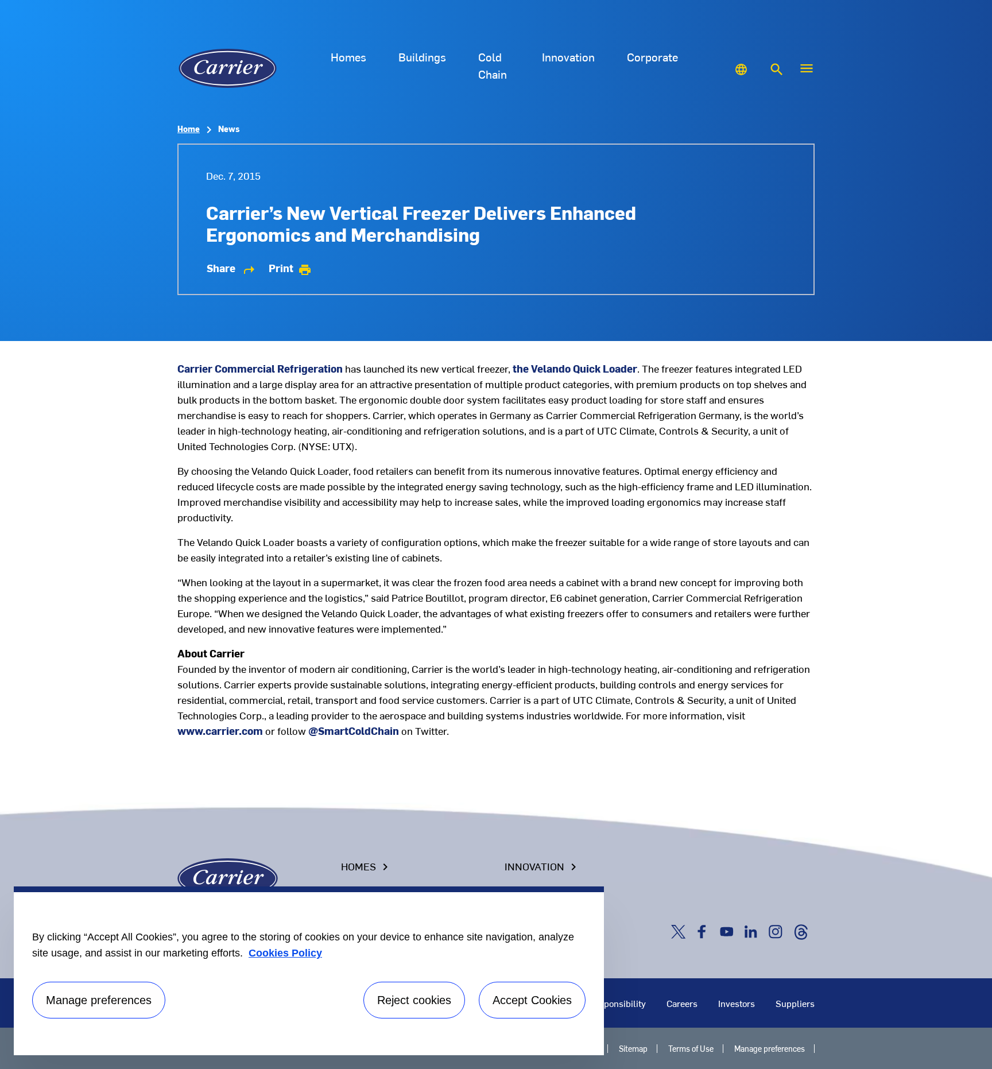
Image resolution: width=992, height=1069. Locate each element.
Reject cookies (414, 1000)
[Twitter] (680, 930)
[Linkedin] (753, 930)
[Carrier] (227, 876)
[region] (309, 970)
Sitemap (633, 1048)
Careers (682, 1003)
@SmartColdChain (353, 730)
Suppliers (795, 1003)
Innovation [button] (568, 56)
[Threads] (801, 930)
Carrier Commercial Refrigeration (260, 368)
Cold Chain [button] (492, 65)
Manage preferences (769, 1048)
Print (290, 268)
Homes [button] (348, 56)
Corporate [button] (652, 56)
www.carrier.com (220, 730)
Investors (736, 1003)
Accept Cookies (532, 1000)
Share (231, 268)
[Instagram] (778, 930)
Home (188, 128)
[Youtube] (729, 930)
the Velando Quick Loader (575, 368)
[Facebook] (704, 930)
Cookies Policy (285, 953)
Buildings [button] (422, 56)
